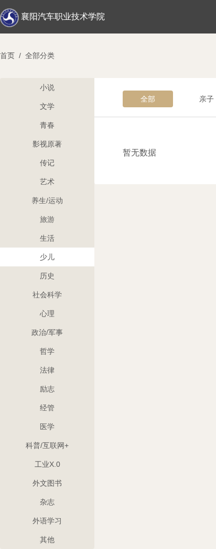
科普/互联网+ (47, 445)
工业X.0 (47, 464)
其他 (47, 539)
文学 (47, 106)
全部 (148, 99)
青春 (47, 125)
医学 (47, 426)
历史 (47, 276)
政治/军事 (47, 332)
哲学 (47, 351)
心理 (47, 313)
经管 (47, 408)
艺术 (47, 181)
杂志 (47, 502)
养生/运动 (47, 200)
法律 (47, 370)
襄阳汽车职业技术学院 (63, 16)
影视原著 (47, 144)
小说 (47, 87)
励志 (47, 389)
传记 (47, 163)
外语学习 (47, 521)
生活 (47, 238)
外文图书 (47, 483)
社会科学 (47, 294)
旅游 (47, 219)
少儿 (47, 257)
